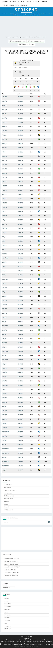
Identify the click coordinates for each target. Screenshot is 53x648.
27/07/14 (20, 232)
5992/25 (4, 109)
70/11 (4, 275)
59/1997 (4, 423)
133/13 (4, 245)
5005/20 (4, 156)
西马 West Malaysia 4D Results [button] (18, 41)
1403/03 (4, 368)
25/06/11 (20, 271)
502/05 (4, 355)
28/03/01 (20, 398)
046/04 (4, 364)
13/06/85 (20, 470)
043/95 (4, 444)
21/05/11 (20, 275)
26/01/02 (20, 381)
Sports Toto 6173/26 (9, 572)
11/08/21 (20, 152)
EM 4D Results (21, 1)
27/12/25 (20, 101)
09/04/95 (20, 444)
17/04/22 (20, 143)
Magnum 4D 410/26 (8, 564)
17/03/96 (20, 432)
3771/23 (4, 122)
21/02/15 (20, 224)
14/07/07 (20, 321)
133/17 (4, 181)
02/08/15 (20, 215)
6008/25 (4, 105)
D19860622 (5, 466)
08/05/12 (20, 254)
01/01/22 (20, 148)
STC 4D (17, 5)
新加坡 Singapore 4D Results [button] (26, 44)
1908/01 (4, 389)
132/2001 (5, 385)
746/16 (4, 198)
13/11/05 (20, 343)
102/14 (4, 232)
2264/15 (4, 224)
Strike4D (5, 2)
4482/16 (4, 203)
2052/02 (4, 377)
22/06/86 (20, 466)
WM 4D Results (13, 1)
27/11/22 (20, 135)
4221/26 (4, 97)
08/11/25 (20, 109)
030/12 (4, 249)
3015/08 (4, 304)
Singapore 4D (24, 5)
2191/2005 (5, 351)
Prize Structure (7, 487)
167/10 (4, 283)
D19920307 (5, 453)
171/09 (4, 292)
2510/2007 (5, 326)
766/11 (4, 271)
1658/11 (4, 266)
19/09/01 (20, 393)
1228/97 (4, 415)
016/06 (4, 334)
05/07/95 (20, 440)
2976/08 (4, 309)
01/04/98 (20, 410)
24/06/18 (20, 165)
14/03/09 (20, 296)
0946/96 (4, 436)
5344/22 (4, 148)
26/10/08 (20, 300)
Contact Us (6, 507)
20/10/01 (20, 389)
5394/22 (4, 143)
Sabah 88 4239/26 (8, 561)
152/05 (4, 338)
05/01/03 (20, 372)
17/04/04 (20, 364)
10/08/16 (20, 207)
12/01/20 (20, 156)
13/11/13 (20, 241)
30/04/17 (20, 194)
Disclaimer (6, 501)
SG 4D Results (7, 615)
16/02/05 (20, 351)
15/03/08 (20, 313)
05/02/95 (20, 449)
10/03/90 (20, 457)
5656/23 (4, 126)
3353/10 (4, 287)
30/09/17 (20, 181)
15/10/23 (20, 122)
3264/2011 (5, 258)
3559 (3, 241)
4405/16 (4, 207)
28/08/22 (20, 139)
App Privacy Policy (8, 509)
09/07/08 (20, 309)
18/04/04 (20, 360)
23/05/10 (20, 287)
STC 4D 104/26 (7, 569)
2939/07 (4, 317)
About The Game (8, 484)
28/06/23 (20, 126)
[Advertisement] (26, 26)
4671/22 (4, 139)
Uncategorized (7, 626)
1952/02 (4, 381)
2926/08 (4, 313)
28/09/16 (20, 203)
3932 (3, 211)
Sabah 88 (12, 5)
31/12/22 (20, 131)
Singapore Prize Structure (10, 490)
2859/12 (4, 254)
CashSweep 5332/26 (8, 558)
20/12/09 (20, 292)
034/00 (4, 406)
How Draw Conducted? (9, 496)
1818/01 (4, 398)
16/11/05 (20, 338)
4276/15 (4, 215)
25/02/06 (20, 330)
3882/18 (4, 173)
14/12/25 (20, 105)
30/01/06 (20, 334)
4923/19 (4, 160)
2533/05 (4, 343)
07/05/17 (20, 190)
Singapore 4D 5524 (8, 575)
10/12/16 (20, 198)
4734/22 (4, 131)
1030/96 (4, 427)
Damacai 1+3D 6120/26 (9, 567)
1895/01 (4, 393)
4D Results (6, 598)
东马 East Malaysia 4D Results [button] (35, 41)
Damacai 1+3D (36, 1)
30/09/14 (20, 228)
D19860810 (5, 461)
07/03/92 (20, 453)
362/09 (4, 296)
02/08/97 (20, 415)
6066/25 (4, 101)
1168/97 (4, 419)
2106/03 (4, 372)
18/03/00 (20, 406)
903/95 (4, 440)
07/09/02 (20, 377)
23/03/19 (20, 160)
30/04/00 (20, 402)
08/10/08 (20, 304)
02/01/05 (20, 355)
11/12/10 (20, 283)
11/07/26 (20, 97)
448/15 (4, 220)
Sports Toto (44, 1)
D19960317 (5, 432)
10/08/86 (20, 461)
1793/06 (4, 330)
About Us (6, 504)
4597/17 (4, 186)
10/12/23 (20, 118)
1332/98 (4, 410)
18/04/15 (20, 220)
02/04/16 (20, 211)
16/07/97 (20, 419)
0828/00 (4, 402)
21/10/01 (20, 385)
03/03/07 (20, 326)
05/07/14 (20, 237)
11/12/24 (20, 114)
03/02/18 (20, 173)
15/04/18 (20, 169)
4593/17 (4, 190)
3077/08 (4, 300)
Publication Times (8, 498)
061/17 (4, 194)
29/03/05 (20, 347)
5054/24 (4, 114)
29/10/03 (20, 368)
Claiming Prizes (7, 493)
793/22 (4, 135)
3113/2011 (5, 279)
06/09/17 (20, 186)
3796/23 (4, 118)
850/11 (4, 262)
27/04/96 (20, 427)
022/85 (4, 470)
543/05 (4, 347)
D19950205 (5, 449)
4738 (3, 152)
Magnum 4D (28, 1)
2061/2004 (5, 360)
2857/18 (4, 165)
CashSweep (5, 5)
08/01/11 (20, 279)
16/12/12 (20, 249)
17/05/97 (20, 423)
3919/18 (4, 169)
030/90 (4, 457)
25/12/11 (20, 258)
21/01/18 (20, 177)
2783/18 (4, 177)
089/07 (4, 321)
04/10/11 (20, 266)
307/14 (4, 237)
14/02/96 (20, 436)
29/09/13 (20, 245)
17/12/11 (20, 262)
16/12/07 (20, 317)
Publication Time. (43, 37)
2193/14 (4, 228)
